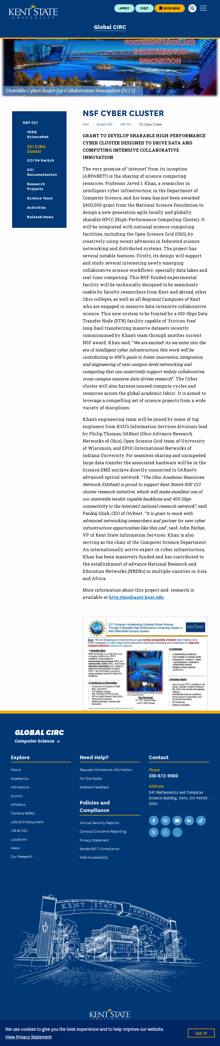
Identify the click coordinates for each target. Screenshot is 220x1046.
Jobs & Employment (27, 822)
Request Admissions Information (106, 769)
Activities (36, 207)
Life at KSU (19, 830)
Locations (19, 839)
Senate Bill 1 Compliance (99, 848)
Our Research (21, 856)
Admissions (20, 787)
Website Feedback (94, 787)
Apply (124, 8)
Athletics (18, 804)
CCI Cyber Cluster (36, 148)
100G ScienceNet (38, 134)
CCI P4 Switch (40, 160)
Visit (144, 8)
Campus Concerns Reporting (103, 831)
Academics (19, 778)
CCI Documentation (42, 172)
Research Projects (36, 186)
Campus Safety (23, 813)
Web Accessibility (94, 857)
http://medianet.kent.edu (136, 597)
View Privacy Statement (28, 1036)
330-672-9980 (163, 775)
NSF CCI (125, 124)
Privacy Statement (94, 840)
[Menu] (203, 8)
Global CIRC (110, 26)
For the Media (91, 778)
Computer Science (34, 740)
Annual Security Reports (99, 822)
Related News (40, 216)
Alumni (17, 796)
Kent (86, 124)
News (15, 848)
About (16, 769)
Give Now (171, 8)
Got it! (201, 1032)
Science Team (40, 197)
